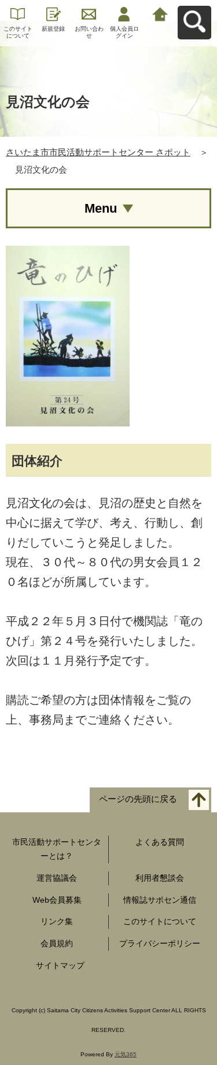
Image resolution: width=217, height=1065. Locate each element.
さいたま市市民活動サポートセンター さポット (98, 152)
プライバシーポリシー (159, 943)
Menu (100, 208)
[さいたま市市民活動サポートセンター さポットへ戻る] (160, 13)
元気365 (126, 1054)
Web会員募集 (57, 899)
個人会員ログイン (124, 32)
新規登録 (53, 28)
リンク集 (57, 921)
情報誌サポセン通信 (159, 899)
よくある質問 (159, 842)
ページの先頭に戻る (138, 799)
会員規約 (57, 943)
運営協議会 (56, 877)
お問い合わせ (89, 32)
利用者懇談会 (159, 877)
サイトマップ (60, 965)
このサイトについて (17, 32)
